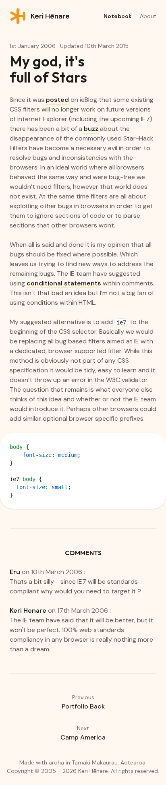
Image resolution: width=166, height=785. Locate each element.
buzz (91, 128)
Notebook (118, 16)
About (148, 16)
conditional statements (64, 283)
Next (83, 733)
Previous (83, 702)
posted (57, 99)
